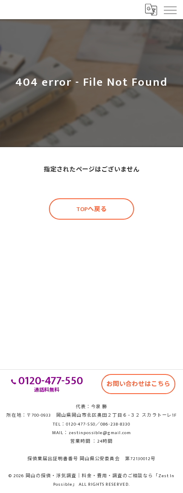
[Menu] (170, 9)
